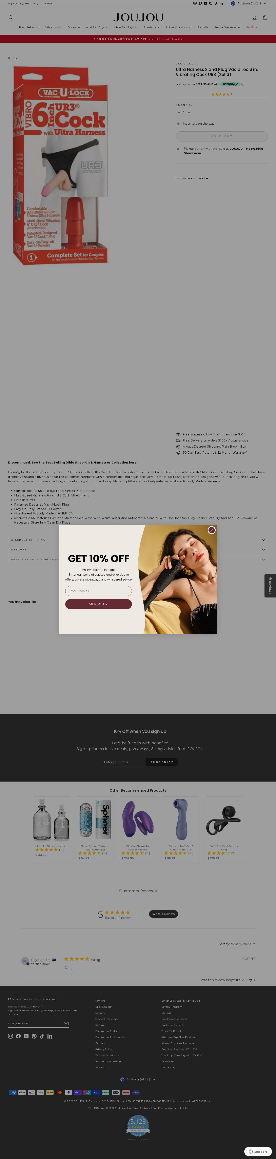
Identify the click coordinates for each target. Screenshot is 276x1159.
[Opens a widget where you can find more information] (258, 1152)
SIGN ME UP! (98, 604)
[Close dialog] (211, 530)
